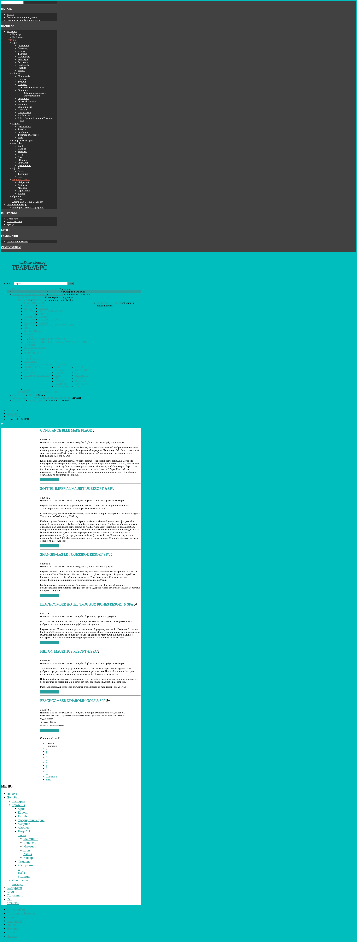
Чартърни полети (17, 241)
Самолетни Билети (21, 913)
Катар (21, 193)
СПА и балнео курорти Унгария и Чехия (49, 364)
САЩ (20, 146)
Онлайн (42, 395)
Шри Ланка (24, 190)
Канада (22, 148)
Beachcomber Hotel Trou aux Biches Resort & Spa (87, 604)
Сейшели (22, 185)
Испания (22, 109)
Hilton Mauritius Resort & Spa (68, 651)
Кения (21, 171)
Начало (6, 8)
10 (47, 773)
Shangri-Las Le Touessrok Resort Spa (75, 554)
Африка (16, 168)
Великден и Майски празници (28, 207)
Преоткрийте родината (59, 297)
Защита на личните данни (22, 17)
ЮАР (20, 176)
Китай (21, 70)
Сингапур (23, 48)
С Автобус (12, 218)
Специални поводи (17, 204)
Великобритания (27, 101)
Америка (17, 143)
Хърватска (24, 115)
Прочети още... (49, 479)
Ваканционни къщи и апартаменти (34, 94)
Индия (21, 51)
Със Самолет (14, 221)
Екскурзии (9, 213)
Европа (16, 73)
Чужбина (11, 39)
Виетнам (23, 62)
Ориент (16, 196)
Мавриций (23, 182)
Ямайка (22, 129)
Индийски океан (21, 179)
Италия (22, 84)
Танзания (23, 173)
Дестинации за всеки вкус (59, 300)
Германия (23, 98)
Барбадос (23, 132)
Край (48, 779)
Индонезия (24, 56)
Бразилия (23, 162)
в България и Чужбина (73, 291)
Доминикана (24, 126)
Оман (21, 199)
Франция (23, 90)
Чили (20, 157)
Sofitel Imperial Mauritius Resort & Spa (77, 488)
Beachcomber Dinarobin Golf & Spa (73, 701)
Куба (20, 137)
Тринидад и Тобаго (28, 134)
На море (17, 34)
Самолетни (9, 236)
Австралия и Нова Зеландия (27, 201)
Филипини (23, 45)
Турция (22, 81)
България (12, 31)
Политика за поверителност (23, 20)
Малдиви (22, 187)
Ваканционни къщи (33, 87)
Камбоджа (23, 65)
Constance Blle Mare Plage (66, 430)
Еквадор (22, 159)
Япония (22, 67)
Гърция (22, 78)
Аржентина (24, 165)
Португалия (24, 112)
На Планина (18, 37)
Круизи (10, 224)
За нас (10, 14)
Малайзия (23, 59)
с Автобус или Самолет (76, 294)
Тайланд (22, 53)
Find (70, 284)
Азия (14, 42)
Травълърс (65, 288)
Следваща (51, 776)
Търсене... (7, 283)
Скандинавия (25, 106)
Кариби (16, 123)
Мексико (22, 151)
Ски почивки (24, 76)
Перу (20, 154)
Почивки (7, 25)
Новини (12, 928)
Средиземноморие (22, 140)
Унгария (22, 104)
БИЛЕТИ (76, 397)
